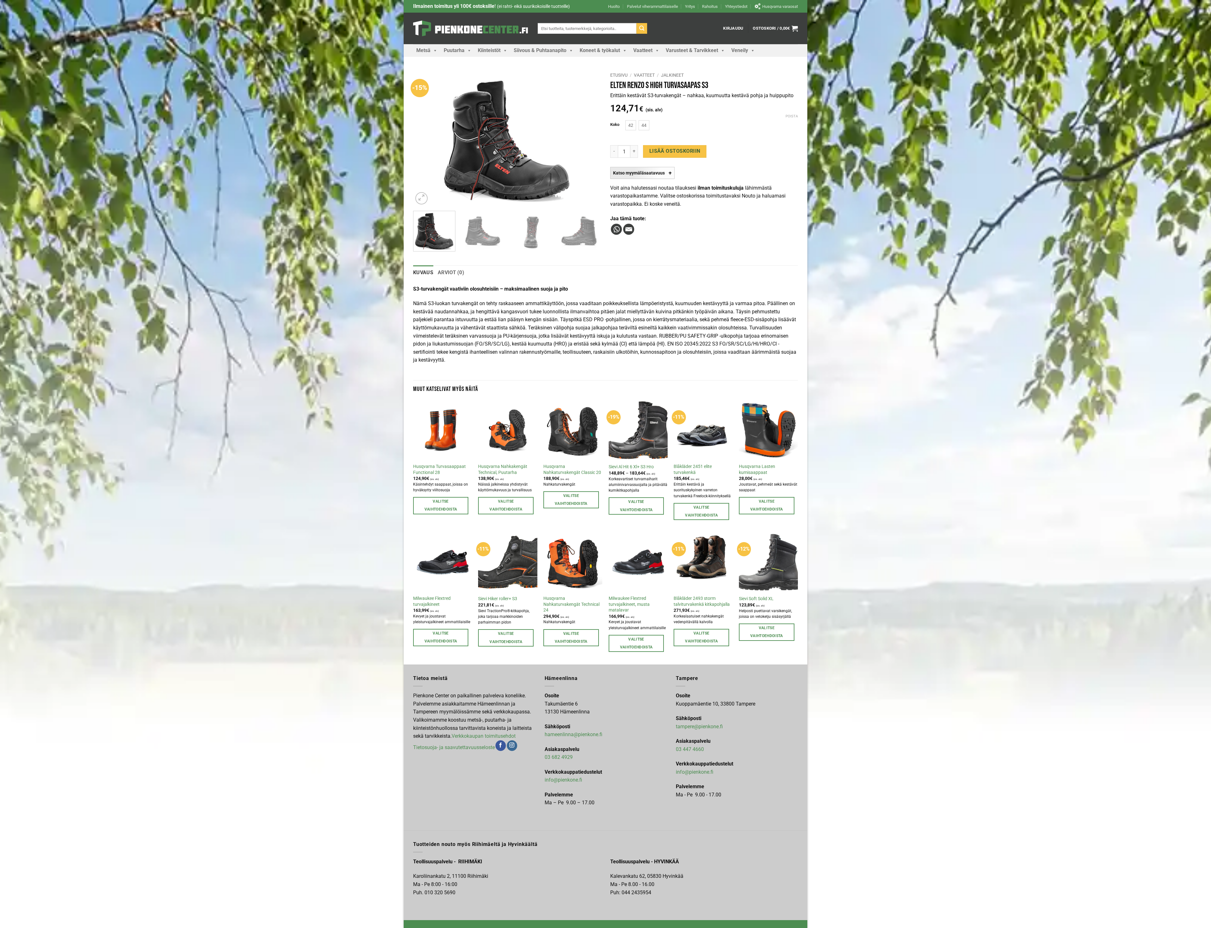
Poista (792, 116)
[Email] (628, 229)
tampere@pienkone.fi (699, 727)
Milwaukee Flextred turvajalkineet (432, 601)
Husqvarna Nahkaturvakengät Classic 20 (572, 469)
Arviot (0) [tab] (451, 272)
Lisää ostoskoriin (674, 151)
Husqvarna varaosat (780, 6)
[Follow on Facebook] (500, 745)
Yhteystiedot (736, 6)
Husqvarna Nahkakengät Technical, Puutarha (502, 469)
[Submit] (641, 28)
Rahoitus (710, 6)
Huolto (614, 6)
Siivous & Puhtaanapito (540, 50)
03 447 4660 (690, 749)
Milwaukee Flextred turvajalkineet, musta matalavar (629, 604)
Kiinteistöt (489, 50)
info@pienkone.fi (563, 780)
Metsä (423, 50)
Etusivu (619, 75)
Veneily (739, 50)
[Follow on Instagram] (512, 745)
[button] (733, 28)
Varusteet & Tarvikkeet (692, 50)
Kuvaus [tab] (423, 272)
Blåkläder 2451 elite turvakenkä (693, 469)
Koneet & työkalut (600, 50)
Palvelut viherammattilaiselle (652, 6)
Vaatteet (642, 50)
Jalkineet (672, 75)
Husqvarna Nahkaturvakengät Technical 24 (571, 604)
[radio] (631, 125)
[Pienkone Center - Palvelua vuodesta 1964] (470, 28)
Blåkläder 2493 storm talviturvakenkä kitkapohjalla (702, 601)
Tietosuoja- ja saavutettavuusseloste (454, 747)
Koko (614, 124)
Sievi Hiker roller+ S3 (497, 598)
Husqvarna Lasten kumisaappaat (757, 469)
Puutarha (454, 50)
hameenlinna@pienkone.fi (573, 734)
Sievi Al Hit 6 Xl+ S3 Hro (631, 467)
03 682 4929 (559, 757)
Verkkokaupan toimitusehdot (484, 736)
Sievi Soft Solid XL (756, 598)
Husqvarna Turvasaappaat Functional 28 (439, 469)
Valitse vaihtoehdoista (440, 505)
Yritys (690, 6)
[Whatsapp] (616, 229)
